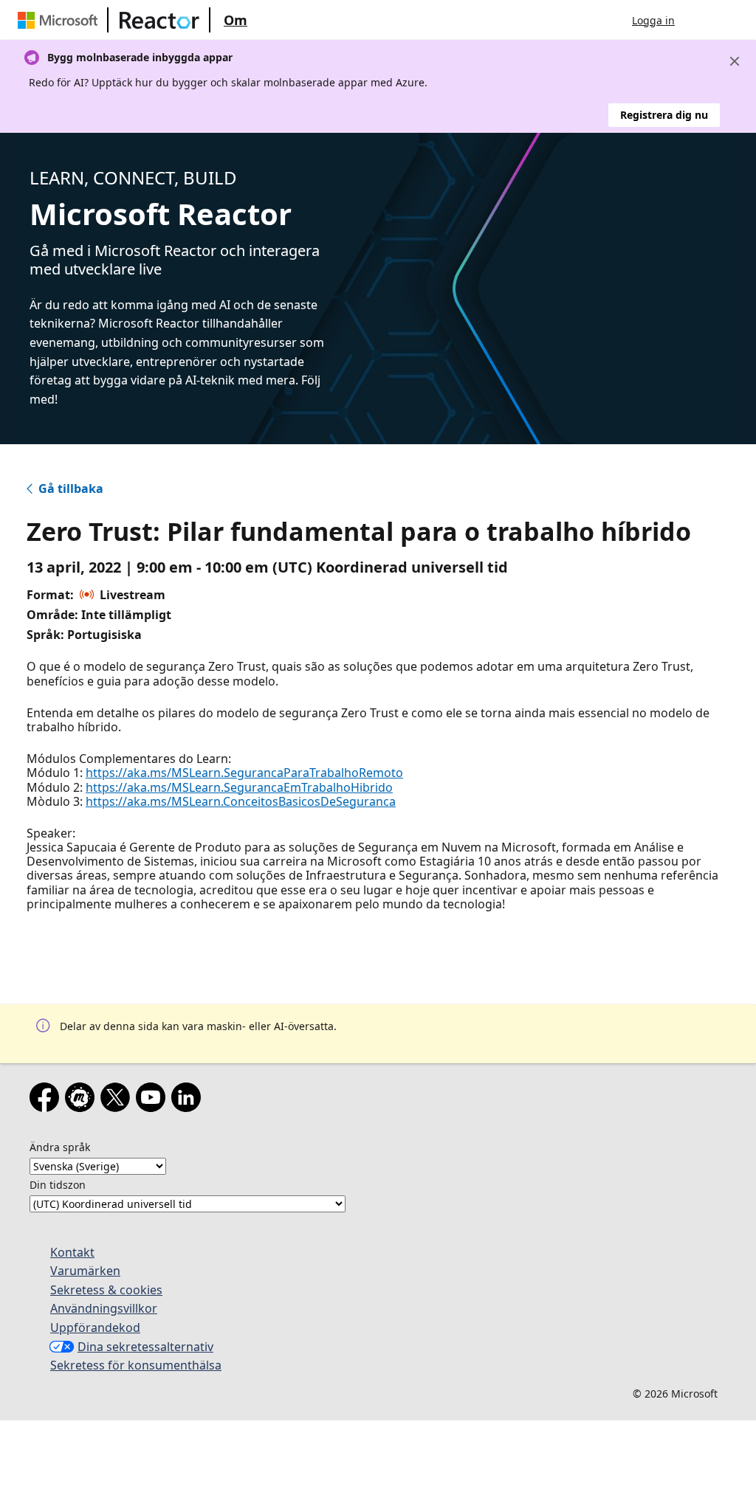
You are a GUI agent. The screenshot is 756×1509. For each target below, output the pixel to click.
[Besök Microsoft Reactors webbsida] (159, 20)
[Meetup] (82, 1100)
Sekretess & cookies (106, 1290)
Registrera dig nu (664, 115)
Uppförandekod (95, 1327)
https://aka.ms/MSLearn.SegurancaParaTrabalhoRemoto (244, 772)
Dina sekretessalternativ (145, 1347)
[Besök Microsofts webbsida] (60, 20)
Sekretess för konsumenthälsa (135, 1365)
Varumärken (85, 1271)
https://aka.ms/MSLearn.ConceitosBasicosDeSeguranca (241, 801)
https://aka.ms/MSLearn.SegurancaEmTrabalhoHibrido (239, 787)
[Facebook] (47, 1100)
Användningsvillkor (103, 1308)
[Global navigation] (701, 20)
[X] (118, 1100)
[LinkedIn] (189, 1100)
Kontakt (72, 1252)
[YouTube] (153, 1100)
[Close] (734, 61)
